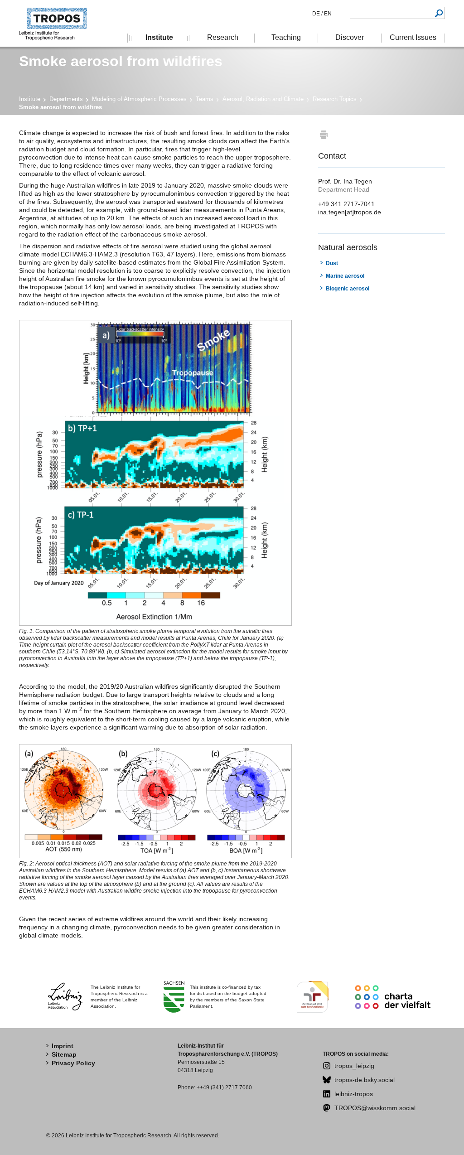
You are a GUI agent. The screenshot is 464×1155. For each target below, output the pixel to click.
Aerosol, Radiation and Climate (263, 99)
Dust (332, 263)
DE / (317, 13)
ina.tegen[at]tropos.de (349, 212)
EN (327, 13)
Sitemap (64, 1054)
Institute (29, 99)
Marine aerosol (345, 276)
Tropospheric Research (57, 23)
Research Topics (335, 99)
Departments (66, 99)
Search (439, 13)
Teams (204, 99)
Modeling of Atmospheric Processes (139, 99)
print (323, 134)
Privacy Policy (73, 1063)
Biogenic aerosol (347, 288)
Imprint (62, 1045)
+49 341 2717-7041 (346, 204)
